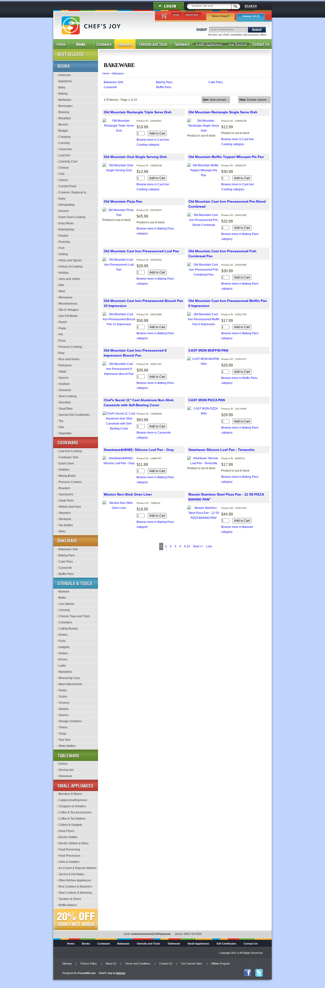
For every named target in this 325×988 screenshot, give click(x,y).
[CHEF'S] (91, 33)
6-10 (187, 546)
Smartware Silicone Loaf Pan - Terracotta (221, 450)
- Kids (60, 285)
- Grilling (62, 254)
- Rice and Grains (68, 359)
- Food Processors (68, 855)
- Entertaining (65, 229)
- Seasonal (64, 390)
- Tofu (60, 427)
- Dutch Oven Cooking (71, 217)
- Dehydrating (65, 204)
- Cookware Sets (67, 457)
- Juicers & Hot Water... (71, 874)
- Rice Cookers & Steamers (74, 886)
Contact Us (251, 943)
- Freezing (63, 241)
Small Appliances (198, 943)
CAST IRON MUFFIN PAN (208, 350)
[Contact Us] (261, 44)
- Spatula (63, 709)
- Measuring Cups (68, 678)
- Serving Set (65, 770)
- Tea (60, 421)
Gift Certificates (226, 943)
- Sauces (62, 377)
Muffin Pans (163, 87)
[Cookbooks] (81, 44)
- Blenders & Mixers (69, 794)
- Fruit (60, 248)
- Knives (62, 659)
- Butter (61, 597)
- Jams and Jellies (68, 279)
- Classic (62, 180)
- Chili (60, 174)
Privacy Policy (88, 963)
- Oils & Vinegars (68, 309)
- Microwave (65, 297)
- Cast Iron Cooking (69, 451)
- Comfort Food (66, 186)
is (112, 973)
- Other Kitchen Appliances (74, 880)
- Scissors (63, 702)
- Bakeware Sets (67, 549)
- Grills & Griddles (68, 862)
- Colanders (64, 622)
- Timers (62, 727)
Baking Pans (164, 82)
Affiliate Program (220, 963)
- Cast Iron (63, 155)
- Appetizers (64, 81)
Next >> (198, 546)
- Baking (62, 93)
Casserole (110, 87)
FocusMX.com (87, 973)
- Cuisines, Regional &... (72, 192)
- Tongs (61, 733)
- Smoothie (64, 402)
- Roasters (63, 488)
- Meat (61, 291)
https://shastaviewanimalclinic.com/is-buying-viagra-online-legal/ (209, 45)
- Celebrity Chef (67, 161)
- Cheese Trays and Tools (73, 616)
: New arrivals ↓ (216, 99)
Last (209, 546)
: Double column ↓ (254, 99)
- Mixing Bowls (66, 475)
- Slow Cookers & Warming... (75, 892)
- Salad (61, 371)
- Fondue (63, 235)
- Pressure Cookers (69, 482)
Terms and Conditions (137, 963)
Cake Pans (215, 82)
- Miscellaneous (67, 303)
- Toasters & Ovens (69, 899)
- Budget (62, 130)
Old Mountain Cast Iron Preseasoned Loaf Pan (141, 251)
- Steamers (64, 513)
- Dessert (63, 211)
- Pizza (61, 340)
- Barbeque (64, 99)
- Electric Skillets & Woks (73, 843)
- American (64, 75)
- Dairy (61, 198)
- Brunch (62, 124)
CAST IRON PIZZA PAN (206, 400)
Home (106, 73)
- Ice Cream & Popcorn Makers (76, 868)
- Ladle (61, 665)
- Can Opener (65, 604)
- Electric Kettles (67, 837)
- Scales (62, 696)
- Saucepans (65, 494)
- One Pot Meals (67, 316)
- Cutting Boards (67, 628)
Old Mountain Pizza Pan (123, 201)
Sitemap (67, 963)
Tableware (173, 943)
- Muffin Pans (65, 574)
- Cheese (63, 167)
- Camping (63, 136)
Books (86, 943)
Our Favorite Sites (191, 963)
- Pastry (62, 690)
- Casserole (64, 149)
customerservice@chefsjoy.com (151, 933)
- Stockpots (64, 519)
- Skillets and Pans (69, 506)
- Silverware (64, 776)
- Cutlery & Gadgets (69, 824)
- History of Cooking (69, 266)
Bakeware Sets (113, 82)
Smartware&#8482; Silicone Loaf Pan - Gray (139, 450)
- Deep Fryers (65, 831)
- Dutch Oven (65, 463)
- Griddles (63, 469)
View (176, 15)
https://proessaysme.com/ (238, 44)
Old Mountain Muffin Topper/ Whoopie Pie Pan (226, 157)
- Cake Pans (65, 561)
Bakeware (118, 73)
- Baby (61, 87)
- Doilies (62, 634)
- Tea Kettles (65, 525)
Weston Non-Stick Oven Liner (128, 494)
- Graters (62, 653)
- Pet (60, 334)
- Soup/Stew (65, 408)
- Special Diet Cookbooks (73, 414)
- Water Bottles (66, 746)
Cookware (103, 943)
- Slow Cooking (67, 396)
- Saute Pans (65, 500)
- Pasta (61, 328)
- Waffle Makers (67, 905)
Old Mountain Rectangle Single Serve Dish (222, 112)
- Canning (63, 143)
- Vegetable (64, 433)
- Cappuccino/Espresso (72, 800)
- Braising (63, 112)
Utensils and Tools (148, 943)
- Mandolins (64, 671)
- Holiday (63, 272)
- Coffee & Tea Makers (71, 818)
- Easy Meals (65, 223)
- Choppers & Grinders (71, 806)
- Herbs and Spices (69, 260)
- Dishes (62, 763)
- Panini (62, 322)
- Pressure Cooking (69, 346)
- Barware (63, 591)
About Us (111, 963)
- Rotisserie (64, 365)
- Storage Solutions (69, 721)
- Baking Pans (66, 555)
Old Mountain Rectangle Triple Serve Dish (138, 112)
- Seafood (63, 384)
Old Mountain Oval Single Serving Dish (135, 157)
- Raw (60, 353)
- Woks (61, 531)
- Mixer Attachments (69, 684)
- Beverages (65, 106)
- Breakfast (64, 118)
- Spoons (63, 715)
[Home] (61, 44)
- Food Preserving (68, 849)
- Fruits (61, 641)
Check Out (192, 15)
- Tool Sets (63, 739)
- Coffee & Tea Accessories (74, 812)
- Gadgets (63, 647)
